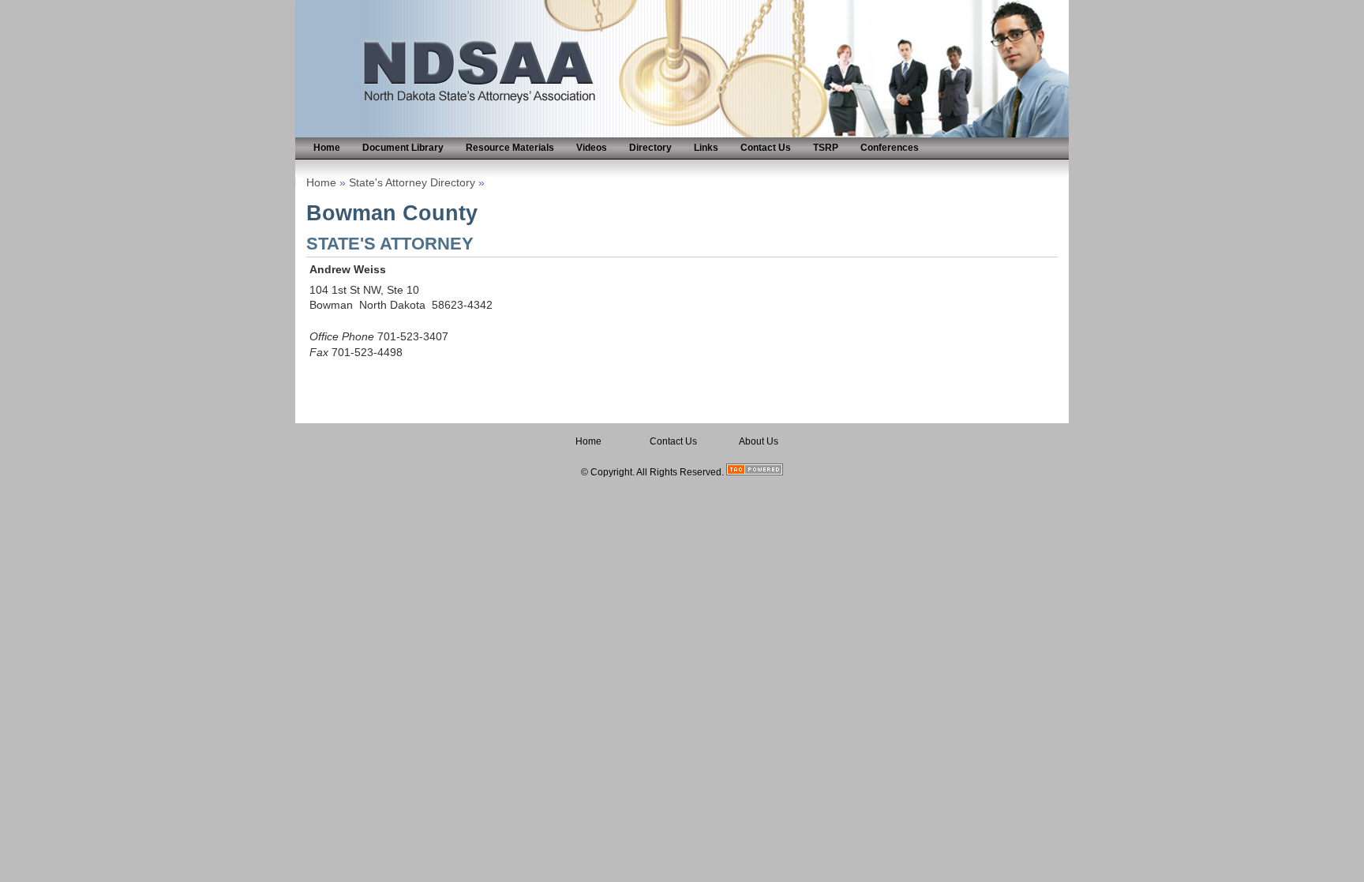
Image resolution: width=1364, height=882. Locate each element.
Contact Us (765, 147)
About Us (758, 441)
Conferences (889, 147)
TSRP (825, 147)
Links (706, 147)
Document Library (403, 147)
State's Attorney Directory (412, 183)
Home (326, 147)
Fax (318, 352)
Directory (650, 147)
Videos (591, 147)
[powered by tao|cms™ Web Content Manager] (754, 472)
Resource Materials (510, 147)
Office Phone (341, 337)
